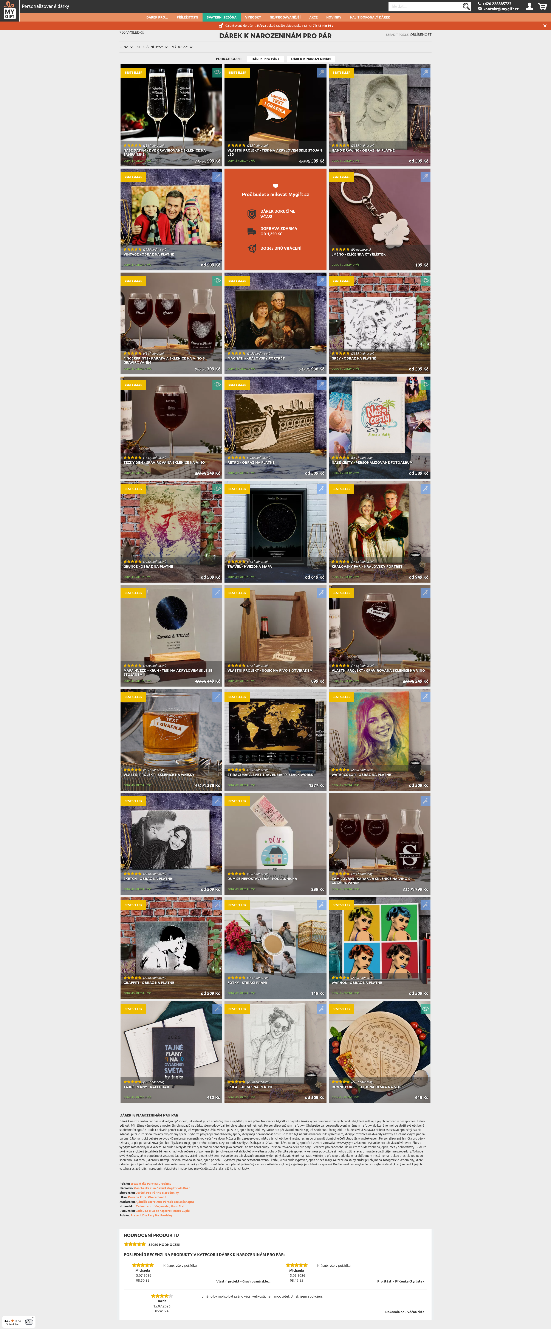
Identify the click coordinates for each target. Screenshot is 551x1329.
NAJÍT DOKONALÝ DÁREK (370, 18)
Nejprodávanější (285, 18)
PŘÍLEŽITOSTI (187, 18)
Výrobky (253, 18)
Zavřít (545, 26)
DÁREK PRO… (157, 18)
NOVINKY (333, 18)
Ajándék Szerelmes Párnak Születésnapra (164, 1202)
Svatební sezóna (222, 18)
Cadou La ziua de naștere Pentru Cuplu (162, 1211)
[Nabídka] (33, 1318)
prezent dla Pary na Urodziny (150, 1184)
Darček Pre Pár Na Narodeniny (157, 1193)
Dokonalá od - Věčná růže (404, 1312)
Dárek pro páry (266, 59)
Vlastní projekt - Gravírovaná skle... (243, 1281)
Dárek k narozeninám (311, 59)
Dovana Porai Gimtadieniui (147, 1198)
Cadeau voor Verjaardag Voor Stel (160, 1207)
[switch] (29, 1322)
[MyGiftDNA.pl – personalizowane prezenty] (10, 11)
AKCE (313, 18)
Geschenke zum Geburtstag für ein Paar (162, 1188)
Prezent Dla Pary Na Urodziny (151, 1216)
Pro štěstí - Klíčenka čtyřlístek (400, 1281)
